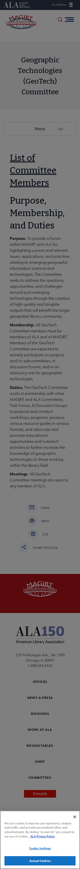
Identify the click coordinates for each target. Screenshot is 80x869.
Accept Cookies (40, 861)
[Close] (75, 817)
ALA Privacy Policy (42, 836)
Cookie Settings (40, 848)
